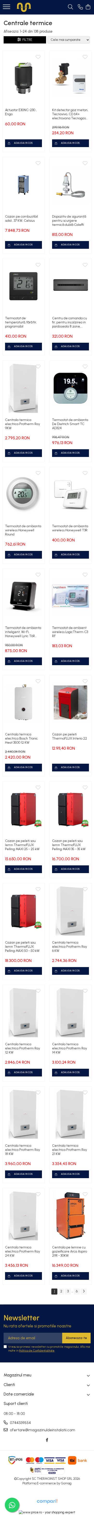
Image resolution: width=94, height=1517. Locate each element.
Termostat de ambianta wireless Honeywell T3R (70, 528)
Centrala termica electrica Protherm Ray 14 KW (69, 1048)
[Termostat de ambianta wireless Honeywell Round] (23, 495)
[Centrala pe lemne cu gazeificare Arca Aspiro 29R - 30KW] (70, 1216)
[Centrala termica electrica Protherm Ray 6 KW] (70, 911)
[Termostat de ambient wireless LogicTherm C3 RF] (70, 596)
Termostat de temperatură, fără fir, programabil (21, 322)
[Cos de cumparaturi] (87, 7)
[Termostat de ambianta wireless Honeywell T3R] (70, 495)
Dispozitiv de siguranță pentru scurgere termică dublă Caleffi (69, 220)
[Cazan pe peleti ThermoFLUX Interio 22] (70, 703)
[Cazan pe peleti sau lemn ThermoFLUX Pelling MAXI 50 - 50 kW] (23, 911)
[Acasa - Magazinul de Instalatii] (23, 7)
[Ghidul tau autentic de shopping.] (47, 1501)
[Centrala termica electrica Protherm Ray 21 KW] (70, 1114)
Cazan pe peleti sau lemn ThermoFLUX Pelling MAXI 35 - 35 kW (69, 845)
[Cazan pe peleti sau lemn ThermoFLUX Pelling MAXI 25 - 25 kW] (23, 809)
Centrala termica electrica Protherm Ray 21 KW (69, 1150)
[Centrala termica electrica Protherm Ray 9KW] (23, 388)
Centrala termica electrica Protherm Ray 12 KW (22, 1048)
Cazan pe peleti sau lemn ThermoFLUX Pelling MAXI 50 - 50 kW (22, 946)
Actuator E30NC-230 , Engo (21, 112)
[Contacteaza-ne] (80, 7)
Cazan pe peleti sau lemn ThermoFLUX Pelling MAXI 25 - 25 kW (22, 845)
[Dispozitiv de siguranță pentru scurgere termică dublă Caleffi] (70, 185)
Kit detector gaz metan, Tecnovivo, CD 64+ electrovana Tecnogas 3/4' (70, 114)
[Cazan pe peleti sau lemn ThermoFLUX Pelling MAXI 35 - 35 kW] (70, 809)
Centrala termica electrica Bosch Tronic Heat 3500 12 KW (21, 738)
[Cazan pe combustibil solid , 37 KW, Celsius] (23, 185)
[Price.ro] (47, 1512)
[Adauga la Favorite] (38, 57)
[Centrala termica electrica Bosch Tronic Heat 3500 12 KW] (23, 703)
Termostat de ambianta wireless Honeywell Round (23, 530)
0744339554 (20, 1422)
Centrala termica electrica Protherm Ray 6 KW (69, 946)
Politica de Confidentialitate (36, 1350)
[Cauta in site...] (70, 7)
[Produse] (6, 7)
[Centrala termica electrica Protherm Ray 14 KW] (70, 1012)
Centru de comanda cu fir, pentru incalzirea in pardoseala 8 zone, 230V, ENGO (69, 322)
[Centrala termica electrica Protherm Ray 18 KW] (23, 1114)
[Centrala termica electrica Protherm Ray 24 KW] (23, 1216)
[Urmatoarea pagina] (84, 1292)
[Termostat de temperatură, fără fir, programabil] (23, 286)
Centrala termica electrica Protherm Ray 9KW (22, 424)
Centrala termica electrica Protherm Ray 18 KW (22, 1150)
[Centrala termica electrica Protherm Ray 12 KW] (23, 1012)
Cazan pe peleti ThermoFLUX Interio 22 (69, 736)
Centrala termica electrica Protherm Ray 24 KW (22, 1251)
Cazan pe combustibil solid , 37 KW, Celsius (21, 218)
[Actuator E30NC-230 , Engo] (23, 78)
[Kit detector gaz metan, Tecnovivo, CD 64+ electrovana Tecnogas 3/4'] (70, 78)
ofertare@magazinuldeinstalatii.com (42, 1430)
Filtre (26, 40)
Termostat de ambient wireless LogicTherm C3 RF (70, 632)
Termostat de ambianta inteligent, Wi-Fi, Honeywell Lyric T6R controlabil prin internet (23, 632)
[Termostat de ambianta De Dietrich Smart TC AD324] (70, 388)
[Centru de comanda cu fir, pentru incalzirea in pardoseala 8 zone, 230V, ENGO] (70, 286)
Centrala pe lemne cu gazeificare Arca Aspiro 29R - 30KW (69, 1251)
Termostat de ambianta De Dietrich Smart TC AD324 (70, 424)
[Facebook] (47, 1440)
